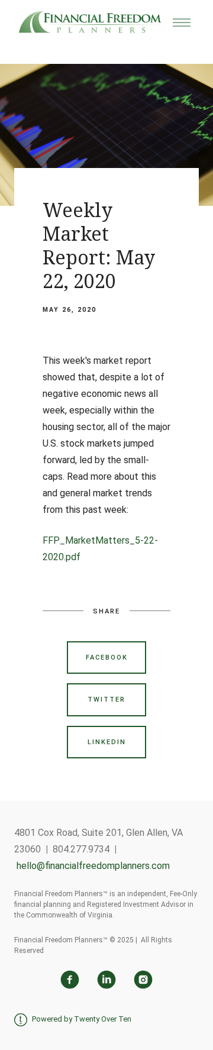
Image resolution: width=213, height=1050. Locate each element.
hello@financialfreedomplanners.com (93, 865)
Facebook (107, 657)
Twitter (106, 699)
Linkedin (107, 742)
